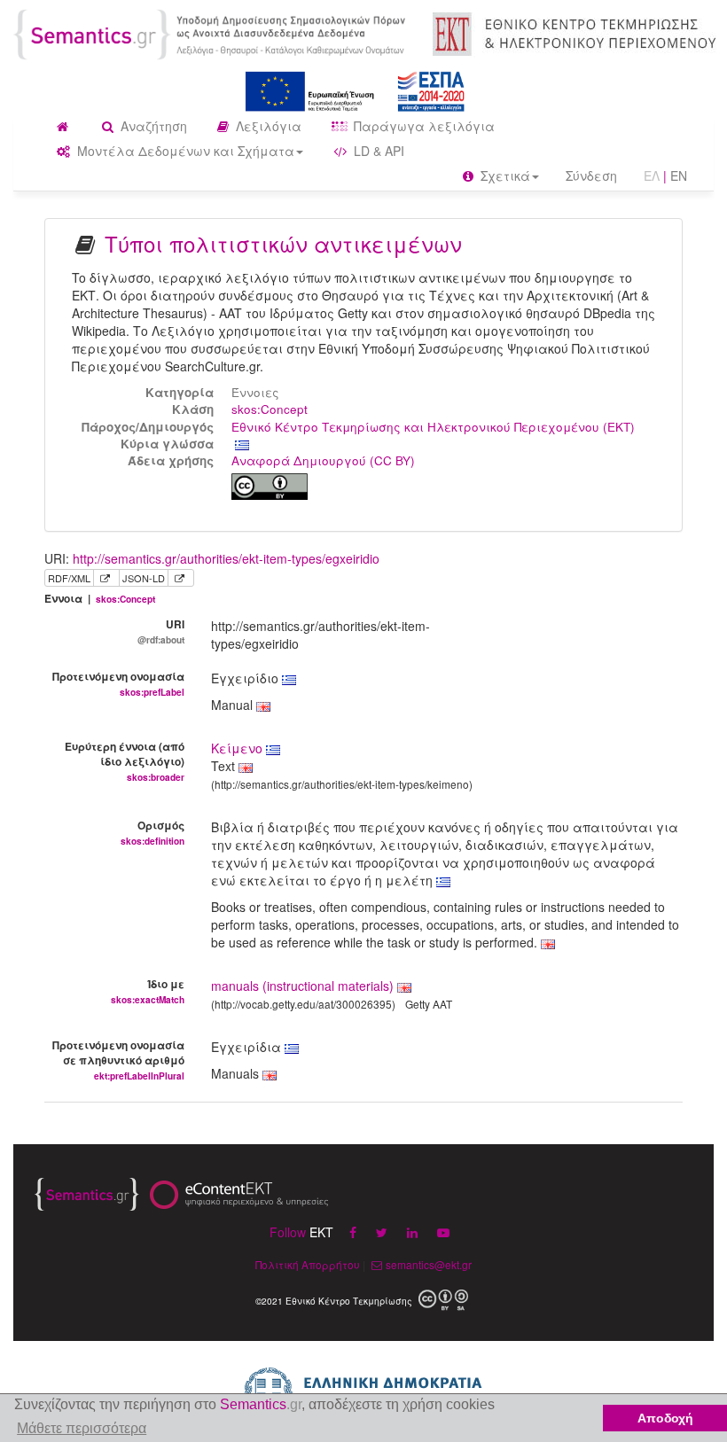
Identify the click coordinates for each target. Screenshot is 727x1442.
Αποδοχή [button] (665, 1418)
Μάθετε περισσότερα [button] (81, 1428)
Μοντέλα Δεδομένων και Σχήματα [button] (184, 151)
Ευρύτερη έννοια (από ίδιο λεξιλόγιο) (124, 760)
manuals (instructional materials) (302, 985)
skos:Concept (269, 409)
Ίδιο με (147, 991)
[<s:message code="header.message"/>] (211, 33)
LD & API (377, 151)
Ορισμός (152, 832)
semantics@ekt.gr (429, 1264)
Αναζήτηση (152, 126)
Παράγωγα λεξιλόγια (422, 126)
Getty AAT (428, 1003)
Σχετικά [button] (503, 175)
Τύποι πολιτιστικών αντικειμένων (283, 243)
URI (160, 631)
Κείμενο (238, 748)
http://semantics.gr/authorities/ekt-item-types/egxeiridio (226, 558)
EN (678, 175)
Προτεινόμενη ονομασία (118, 683)
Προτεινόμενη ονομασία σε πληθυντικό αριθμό (118, 1059)
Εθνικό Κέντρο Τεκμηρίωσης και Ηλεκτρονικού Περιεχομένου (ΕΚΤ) (433, 426)
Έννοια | (99, 598)
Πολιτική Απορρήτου (307, 1264)
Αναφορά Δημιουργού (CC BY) (323, 460)
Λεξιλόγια (266, 126)
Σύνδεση (591, 175)
